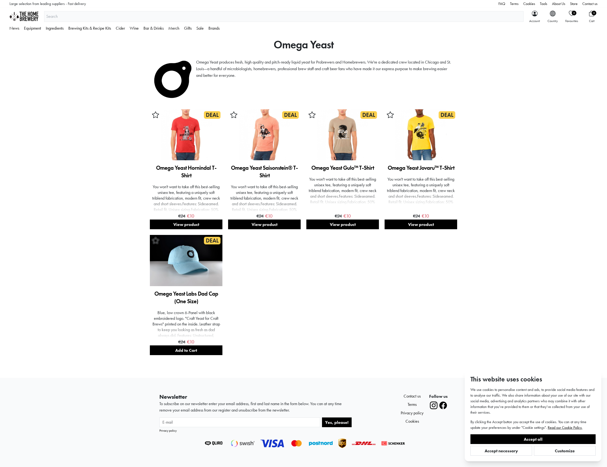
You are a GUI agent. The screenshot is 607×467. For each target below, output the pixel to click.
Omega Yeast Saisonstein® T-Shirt (264, 171)
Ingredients (55, 28)
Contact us (590, 3)
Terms (514, 3)
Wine (134, 28)
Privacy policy (168, 430)
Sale (200, 28)
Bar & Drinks (153, 28)
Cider (120, 28)
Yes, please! (337, 422)
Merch (173, 28)
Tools (543, 3)
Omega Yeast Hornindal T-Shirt (186, 171)
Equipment (32, 28)
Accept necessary (501, 450)
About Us (558, 3)
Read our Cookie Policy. (565, 427)
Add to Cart (186, 350)
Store (574, 3)
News (14, 28)
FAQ (501, 3)
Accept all (533, 439)
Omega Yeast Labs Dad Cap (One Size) (186, 297)
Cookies (529, 3)
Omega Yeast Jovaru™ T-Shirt (421, 167)
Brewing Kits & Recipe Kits (89, 28)
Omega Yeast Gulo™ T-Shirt (342, 167)
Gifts (188, 28)
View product (186, 224)
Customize (565, 450)
